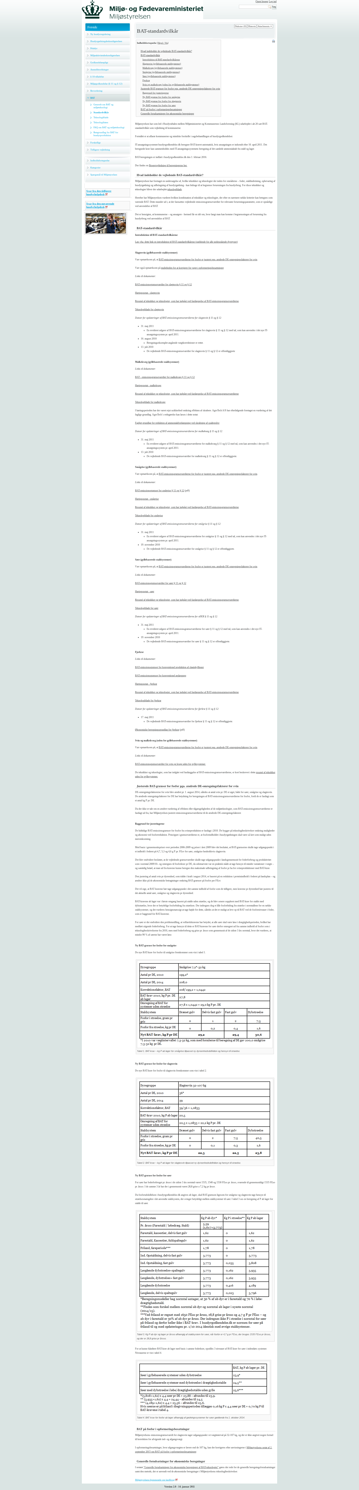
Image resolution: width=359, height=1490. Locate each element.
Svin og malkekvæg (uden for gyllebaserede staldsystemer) (171, 84)
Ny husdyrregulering (100, 34)
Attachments (263, 26)
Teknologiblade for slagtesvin (149, 309)
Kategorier (95, 167)
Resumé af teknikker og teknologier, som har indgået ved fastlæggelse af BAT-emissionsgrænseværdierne (187, 301)
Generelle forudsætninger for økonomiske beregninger (167, 113)
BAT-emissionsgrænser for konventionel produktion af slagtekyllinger (169, 667)
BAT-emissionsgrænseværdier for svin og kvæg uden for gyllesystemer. (170, 764)
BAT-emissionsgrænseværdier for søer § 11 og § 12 (160, 583)
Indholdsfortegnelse (99, 160)
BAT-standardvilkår (150, 55)
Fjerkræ (146, 80)
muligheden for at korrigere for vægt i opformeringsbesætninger (192, 267)
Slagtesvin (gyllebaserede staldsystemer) (162, 63)
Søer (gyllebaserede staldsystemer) (159, 76)
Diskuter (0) (240, 26)
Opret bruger (262, 1)
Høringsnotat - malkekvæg (148, 385)
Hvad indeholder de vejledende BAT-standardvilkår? (166, 51)
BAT (92, 98)
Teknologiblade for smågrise (149, 515)
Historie (252, 26)
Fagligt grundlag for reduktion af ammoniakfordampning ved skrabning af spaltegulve (177, 422)
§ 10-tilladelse (97, 76)
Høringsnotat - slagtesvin (147, 292)
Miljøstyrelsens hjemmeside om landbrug (155, 1480)
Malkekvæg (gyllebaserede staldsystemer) (162, 68)
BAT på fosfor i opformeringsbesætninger (161, 109)
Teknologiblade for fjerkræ (148, 700)
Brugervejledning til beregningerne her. (168, 165)
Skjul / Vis (163, 43)
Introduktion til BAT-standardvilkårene (161, 59)
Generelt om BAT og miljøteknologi (103, 106)
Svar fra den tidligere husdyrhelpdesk (98, 192)
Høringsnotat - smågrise (147, 498)
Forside (92, 27)
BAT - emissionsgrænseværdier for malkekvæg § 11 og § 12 (165, 377)
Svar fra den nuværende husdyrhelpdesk (100, 205)
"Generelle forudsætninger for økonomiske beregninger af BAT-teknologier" (181, 1467)
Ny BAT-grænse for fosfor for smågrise (161, 97)
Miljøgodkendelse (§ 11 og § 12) (106, 83)
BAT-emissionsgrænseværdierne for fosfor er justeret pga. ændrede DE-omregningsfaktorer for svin (208, 259)
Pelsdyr (93, 48)
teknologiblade (174, 189)
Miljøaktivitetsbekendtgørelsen (105, 55)
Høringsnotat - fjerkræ (146, 683)
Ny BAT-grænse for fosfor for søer (159, 105)
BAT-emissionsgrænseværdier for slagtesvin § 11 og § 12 (163, 284)
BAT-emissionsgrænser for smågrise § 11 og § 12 (159, 490)
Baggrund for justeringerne (156, 93)
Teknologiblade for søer (146, 608)
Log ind (273, 1)
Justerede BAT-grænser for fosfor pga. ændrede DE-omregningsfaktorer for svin (180, 88)
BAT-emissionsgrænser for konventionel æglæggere (160, 675)
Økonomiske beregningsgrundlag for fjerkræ (157, 729)
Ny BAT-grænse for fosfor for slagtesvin (162, 101)
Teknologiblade (100, 117)
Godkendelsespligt (99, 62)
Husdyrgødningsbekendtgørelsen (106, 41)
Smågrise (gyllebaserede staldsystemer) (161, 72)
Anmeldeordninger (99, 69)
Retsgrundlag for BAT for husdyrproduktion (105, 134)
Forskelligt (95, 142)
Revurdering (96, 90)
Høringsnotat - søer (144, 591)
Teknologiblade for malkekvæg (150, 402)
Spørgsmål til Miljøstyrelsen (103, 174)
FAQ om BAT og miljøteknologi (108, 127)
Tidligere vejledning (100, 149)
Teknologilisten (100, 122)
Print (273, 41)
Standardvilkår (101, 112)
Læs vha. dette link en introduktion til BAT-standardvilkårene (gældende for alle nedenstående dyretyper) (186, 241)
